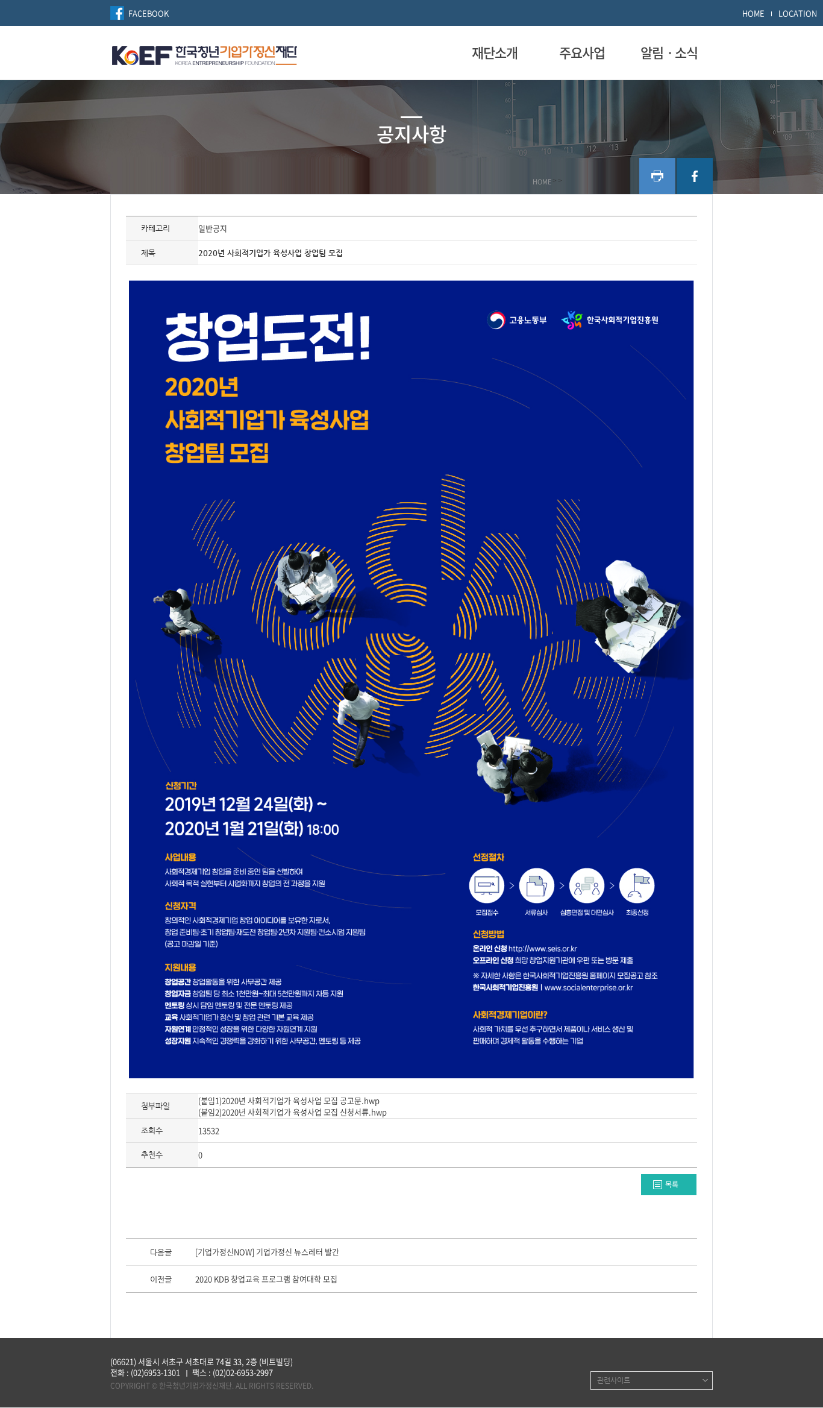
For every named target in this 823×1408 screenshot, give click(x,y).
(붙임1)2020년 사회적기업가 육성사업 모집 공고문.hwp (289, 1100)
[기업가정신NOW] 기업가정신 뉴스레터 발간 (267, 1252)
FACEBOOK (148, 13)
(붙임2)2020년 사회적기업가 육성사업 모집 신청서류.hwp (292, 1111)
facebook (695, 176)
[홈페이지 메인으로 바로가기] (204, 53)
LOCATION (797, 13)
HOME (753, 13)
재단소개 (495, 52)
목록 (671, 1184)
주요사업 (582, 52)
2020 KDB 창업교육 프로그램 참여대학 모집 (266, 1279)
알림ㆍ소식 (669, 52)
